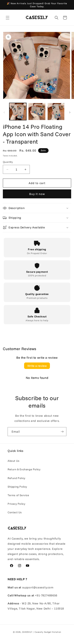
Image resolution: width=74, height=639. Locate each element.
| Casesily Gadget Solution (47, 632)
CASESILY (27, 632)
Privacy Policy (16, 503)
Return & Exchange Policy (24, 469)
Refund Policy (16, 478)
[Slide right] (70, 112)
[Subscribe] (62, 431)
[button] (7, 18)
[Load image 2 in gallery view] (36, 111)
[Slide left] (4, 112)
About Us (14, 461)
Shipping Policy (17, 486)
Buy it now (37, 194)
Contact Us (15, 512)
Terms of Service (18, 495)
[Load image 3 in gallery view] (56, 111)
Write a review (37, 366)
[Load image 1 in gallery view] (17, 111)
